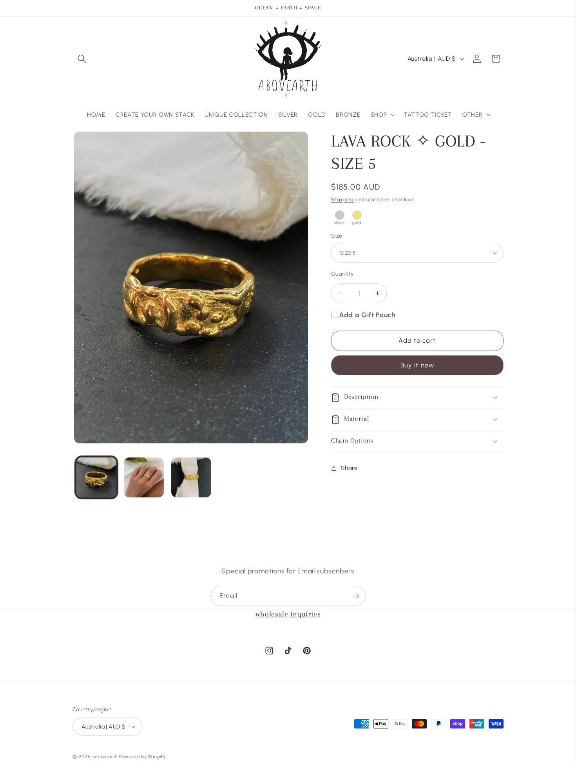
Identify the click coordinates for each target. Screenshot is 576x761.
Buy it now (417, 365)
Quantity (342, 273)
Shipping (342, 199)
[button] (81, 58)
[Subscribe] (355, 596)
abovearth (105, 756)
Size (336, 235)
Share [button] (349, 468)
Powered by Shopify (142, 756)
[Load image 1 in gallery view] (96, 477)
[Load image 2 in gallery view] (143, 477)
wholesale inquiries (288, 614)
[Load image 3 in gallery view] (191, 477)
